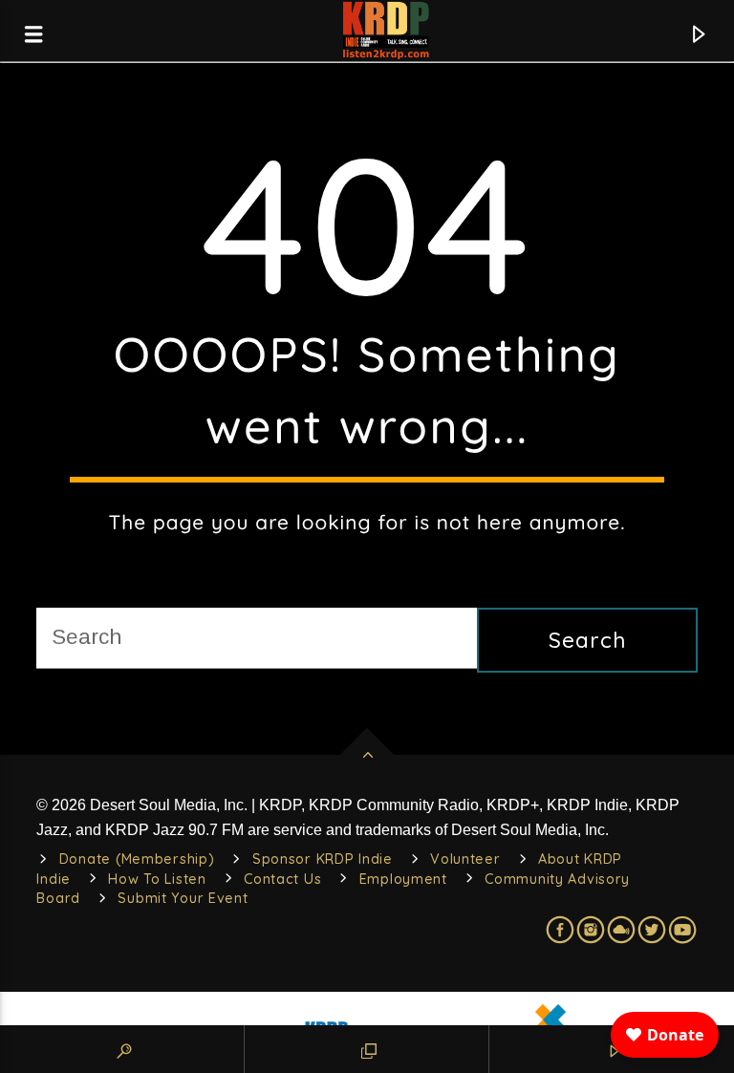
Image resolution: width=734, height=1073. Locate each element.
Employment (403, 879)
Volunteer (465, 859)
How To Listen (156, 879)
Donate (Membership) (137, 859)
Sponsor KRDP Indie (322, 859)
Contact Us (282, 879)
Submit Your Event (183, 898)
